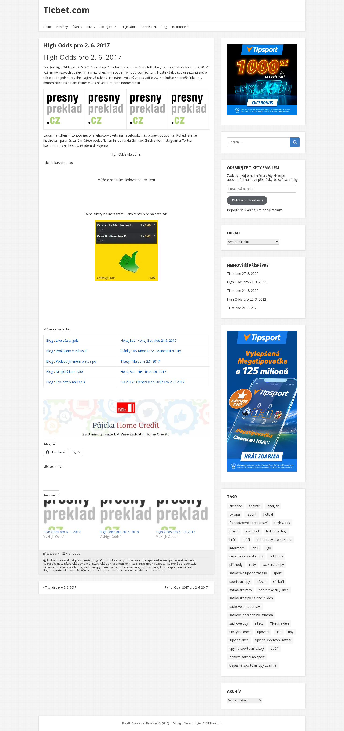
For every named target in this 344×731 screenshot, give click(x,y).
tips (278, 632)
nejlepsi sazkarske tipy (157, 560)
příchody (235, 564)
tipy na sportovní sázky (58, 570)
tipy (290, 632)
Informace (179, 27)
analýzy (273, 506)
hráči (246, 539)
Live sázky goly (67, 340)
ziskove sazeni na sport (154, 570)
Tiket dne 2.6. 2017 (145, 361)
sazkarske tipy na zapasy (148, 563)
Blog (164, 27)
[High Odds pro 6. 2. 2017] (69, 514)
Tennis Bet (148, 27)
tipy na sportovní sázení (176, 567)
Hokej (233, 531)
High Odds (129, 27)
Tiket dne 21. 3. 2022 (242, 290)
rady (252, 564)
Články (77, 27)
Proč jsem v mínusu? (72, 351)
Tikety (91, 27)
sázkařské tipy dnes (77, 563)
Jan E (255, 548)
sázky (259, 623)
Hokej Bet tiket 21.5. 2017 (156, 340)
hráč (232, 539)
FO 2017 (127, 382)
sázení (261, 581)
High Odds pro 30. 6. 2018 (119, 532)
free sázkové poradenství (74, 560)
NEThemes (213, 723)
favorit (251, 514)
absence (235, 506)
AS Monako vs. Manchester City (157, 351)
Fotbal (51, 560)
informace (237, 548)
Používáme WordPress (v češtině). (146, 723)
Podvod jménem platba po (76, 361)
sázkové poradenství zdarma (62, 567)
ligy (268, 548)
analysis (255, 506)
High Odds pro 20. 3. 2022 (246, 299)
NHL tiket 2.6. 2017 (151, 371)
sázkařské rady (184, 560)
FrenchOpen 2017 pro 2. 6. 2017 (160, 382)
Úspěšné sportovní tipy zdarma (97, 570)
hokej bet (252, 531)
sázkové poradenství (181, 563)
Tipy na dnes (149, 567)
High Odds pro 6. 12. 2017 (175, 532)
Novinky (62, 27)
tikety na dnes (130, 567)
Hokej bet (106, 27)
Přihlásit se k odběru (247, 200)
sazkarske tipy (52, 563)
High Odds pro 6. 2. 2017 (62, 532)
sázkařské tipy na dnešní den (111, 563)
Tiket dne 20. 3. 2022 (242, 308)
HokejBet (128, 340)
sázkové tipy (92, 567)
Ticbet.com (66, 10)
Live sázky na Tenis (70, 382)
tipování (263, 632)
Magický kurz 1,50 (69, 371)
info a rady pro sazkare (125, 560)
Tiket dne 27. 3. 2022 (242, 273)
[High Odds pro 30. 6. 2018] (125, 514)
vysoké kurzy (128, 570)
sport (278, 573)
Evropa (234, 514)
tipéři (274, 648)
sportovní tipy (239, 581)
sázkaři (278, 581)
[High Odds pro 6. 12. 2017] (182, 514)
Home (47, 27)
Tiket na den (110, 567)
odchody (276, 556)
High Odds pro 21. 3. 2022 (246, 282)
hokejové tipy (276, 531)
